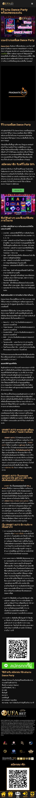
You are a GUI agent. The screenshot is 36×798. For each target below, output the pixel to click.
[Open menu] (32, 3)
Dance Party (5, 46)
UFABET (7, 486)
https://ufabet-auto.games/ (19, 501)
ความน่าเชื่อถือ (18, 533)
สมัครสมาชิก (9, 467)
